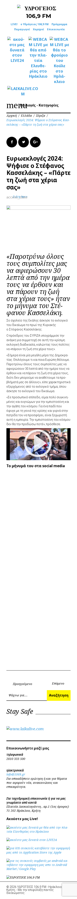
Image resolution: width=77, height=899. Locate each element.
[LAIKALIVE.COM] (17, 91)
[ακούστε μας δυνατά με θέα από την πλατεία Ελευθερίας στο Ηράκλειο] (38, 831)
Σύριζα (40, 115)
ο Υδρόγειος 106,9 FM (35, 24)
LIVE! (14, 24)
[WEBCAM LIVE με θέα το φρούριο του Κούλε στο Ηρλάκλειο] (59, 60)
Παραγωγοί (22, 29)
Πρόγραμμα (59, 24)
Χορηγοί (38, 29)
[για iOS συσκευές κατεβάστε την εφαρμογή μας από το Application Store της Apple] (38, 852)
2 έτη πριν (20, 197)
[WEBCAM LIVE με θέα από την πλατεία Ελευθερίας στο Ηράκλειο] (38, 58)
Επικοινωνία (56, 29)
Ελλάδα (26, 115)
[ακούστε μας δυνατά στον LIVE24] (17, 50)
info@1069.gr (15, 774)
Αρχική (11, 115)
